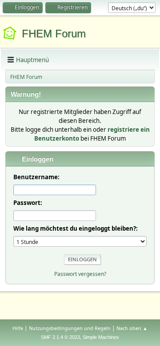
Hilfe (17, 328)
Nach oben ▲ (132, 328)
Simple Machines (101, 337)
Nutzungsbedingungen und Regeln (70, 328)
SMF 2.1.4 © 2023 (60, 337)
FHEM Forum (54, 33)
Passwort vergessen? (80, 274)
